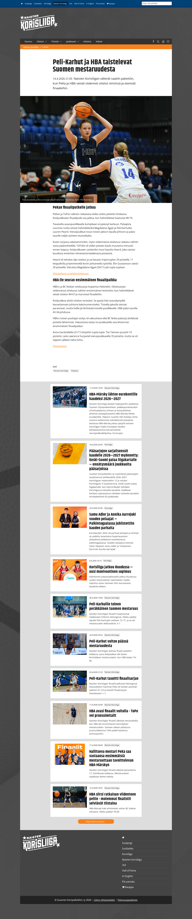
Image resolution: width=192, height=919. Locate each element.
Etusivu (28, 41)
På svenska (100, 3)
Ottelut (40, 41)
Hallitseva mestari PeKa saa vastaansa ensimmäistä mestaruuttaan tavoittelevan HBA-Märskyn (111, 758)
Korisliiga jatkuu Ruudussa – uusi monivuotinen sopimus (111, 569)
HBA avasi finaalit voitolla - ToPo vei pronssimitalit (113, 713)
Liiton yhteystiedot (104, 900)
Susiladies (38, 3)
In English (90, 3)
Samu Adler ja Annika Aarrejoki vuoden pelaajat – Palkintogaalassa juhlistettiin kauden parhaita (112, 521)
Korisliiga (47, 3)
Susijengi (28, 3)
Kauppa (111, 3)
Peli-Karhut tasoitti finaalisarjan (113, 678)
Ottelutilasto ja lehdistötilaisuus (71, 273)
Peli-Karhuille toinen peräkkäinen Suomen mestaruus (113, 606)
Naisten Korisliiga (60, 3)
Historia (87, 41)
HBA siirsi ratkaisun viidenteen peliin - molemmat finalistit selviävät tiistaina (112, 799)
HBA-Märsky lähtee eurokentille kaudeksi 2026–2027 (113, 396)
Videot (99, 41)
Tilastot (55, 41)
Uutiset (45, 47)
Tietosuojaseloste (127, 900)
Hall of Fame (79, 3)
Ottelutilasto (60, 346)
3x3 (70, 3)
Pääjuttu (74, 370)
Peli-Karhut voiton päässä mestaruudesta (108, 643)
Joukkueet (71, 41)
